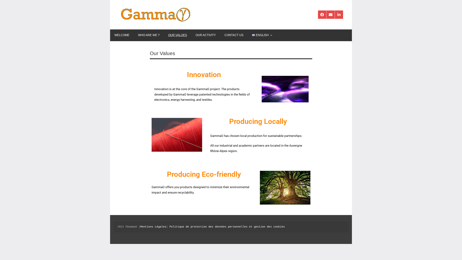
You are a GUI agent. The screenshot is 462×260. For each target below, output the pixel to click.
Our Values (177, 35)
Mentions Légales (153, 226)
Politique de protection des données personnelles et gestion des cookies (227, 226)
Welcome (121, 35)
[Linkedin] (339, 14)
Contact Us (234, 35)
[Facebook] (322, 14)
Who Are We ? (149, 35)
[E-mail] (330, 14)
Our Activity (206, 35)
